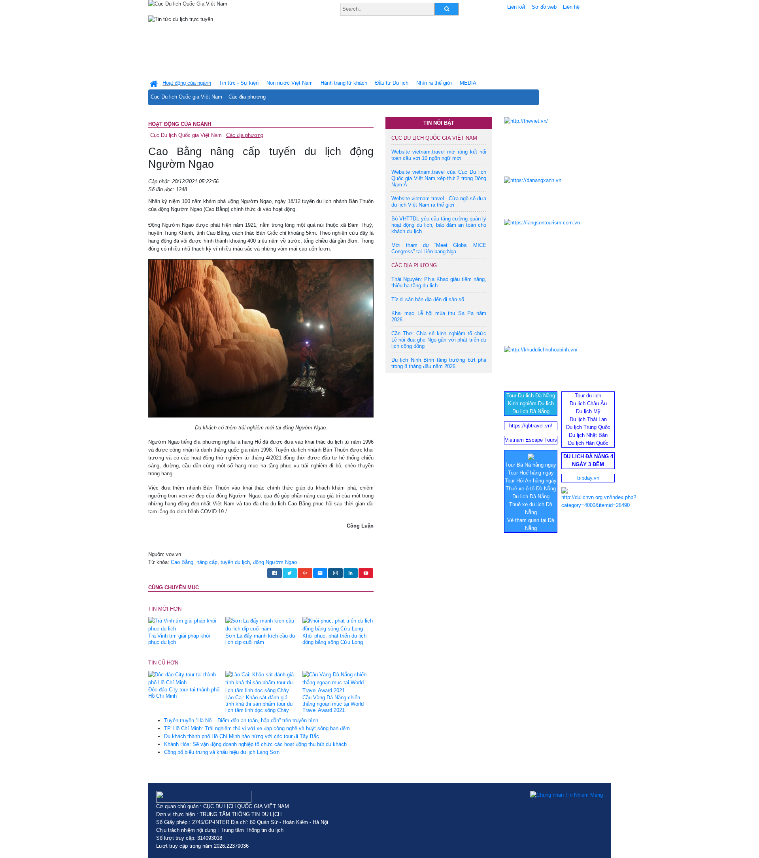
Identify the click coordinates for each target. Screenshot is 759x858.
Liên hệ (571, 7)
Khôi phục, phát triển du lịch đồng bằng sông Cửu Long (334, 639)
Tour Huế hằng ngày (531, 473)
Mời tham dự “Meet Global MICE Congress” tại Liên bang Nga (438, 248)
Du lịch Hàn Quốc (588, 443)
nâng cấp (206, 562)
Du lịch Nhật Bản (588, 435)
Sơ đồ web (544, 7)
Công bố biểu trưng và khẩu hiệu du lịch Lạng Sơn (221, 752)
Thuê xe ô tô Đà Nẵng (531, 489)
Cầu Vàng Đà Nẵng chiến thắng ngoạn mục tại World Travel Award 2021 (333, 704)
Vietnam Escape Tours (531, 440)
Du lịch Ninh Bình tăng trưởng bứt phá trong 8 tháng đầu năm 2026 (438, 363)
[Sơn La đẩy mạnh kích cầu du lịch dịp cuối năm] (260, 624)
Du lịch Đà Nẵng (530, 411)
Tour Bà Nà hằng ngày (530, 465)
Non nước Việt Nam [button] (289, 83)
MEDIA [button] (468, 83)
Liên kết (516, 7)
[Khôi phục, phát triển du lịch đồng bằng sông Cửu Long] (338, 624)
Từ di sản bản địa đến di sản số (427, 299)
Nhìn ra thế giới (434, 83)
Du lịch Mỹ (588, 411)
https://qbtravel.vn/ (530, 426)
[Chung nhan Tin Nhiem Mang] (566, 795)
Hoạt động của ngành (179, 124)
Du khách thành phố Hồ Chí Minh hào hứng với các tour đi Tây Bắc (241, 736)
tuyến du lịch (235, 562)
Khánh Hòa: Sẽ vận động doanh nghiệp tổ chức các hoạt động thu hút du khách (255, 744)
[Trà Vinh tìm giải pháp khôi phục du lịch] (183, 624)
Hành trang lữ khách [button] (344, 83)
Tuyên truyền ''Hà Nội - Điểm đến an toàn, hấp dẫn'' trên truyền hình (241, 720)
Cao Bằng (182, 562)
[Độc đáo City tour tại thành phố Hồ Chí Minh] (183, 678)
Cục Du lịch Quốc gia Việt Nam (186, 97)
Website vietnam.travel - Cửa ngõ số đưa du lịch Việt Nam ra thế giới (438, 202)
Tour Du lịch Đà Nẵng (530, 396)
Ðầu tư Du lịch (391, 83)
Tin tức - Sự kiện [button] (239, 83)
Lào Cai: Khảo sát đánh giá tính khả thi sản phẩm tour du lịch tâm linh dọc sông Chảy (259, 704)
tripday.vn (588, 478)
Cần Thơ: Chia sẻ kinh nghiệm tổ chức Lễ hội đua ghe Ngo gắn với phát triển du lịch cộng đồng (438, 339)
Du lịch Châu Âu (588, 403)
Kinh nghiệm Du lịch (531, 403)
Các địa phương (247, 97)
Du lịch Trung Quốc (588, 427)
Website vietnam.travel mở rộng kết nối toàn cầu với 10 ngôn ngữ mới (438, 155)
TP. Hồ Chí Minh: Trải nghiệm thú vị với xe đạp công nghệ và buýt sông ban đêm (257, 728)
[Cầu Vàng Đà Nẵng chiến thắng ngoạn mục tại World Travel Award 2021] (338, 682)
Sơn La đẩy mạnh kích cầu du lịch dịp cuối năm (260, 639)
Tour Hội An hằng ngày (531, 481)
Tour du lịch (588, 396)
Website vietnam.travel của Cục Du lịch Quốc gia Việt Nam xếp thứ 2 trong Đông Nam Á (438, 178)
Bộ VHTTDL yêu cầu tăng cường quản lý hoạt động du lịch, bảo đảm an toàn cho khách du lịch (438, 225)
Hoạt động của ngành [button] (186, 83)
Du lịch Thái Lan (588, 419)
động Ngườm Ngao (275, 562)
